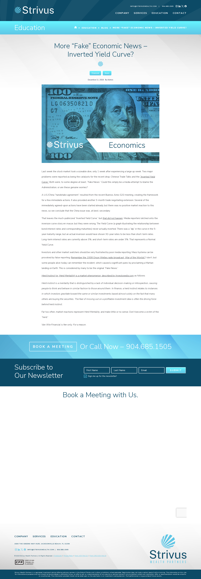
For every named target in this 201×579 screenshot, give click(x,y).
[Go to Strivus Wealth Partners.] (75, 27)
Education (59, 536)
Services (39, 536)
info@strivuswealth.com (143, 6)
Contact (78, 536)
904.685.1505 (167, 6)
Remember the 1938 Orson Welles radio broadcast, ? (108, 257)
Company (21, 536)
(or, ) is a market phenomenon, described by (88, 275)
